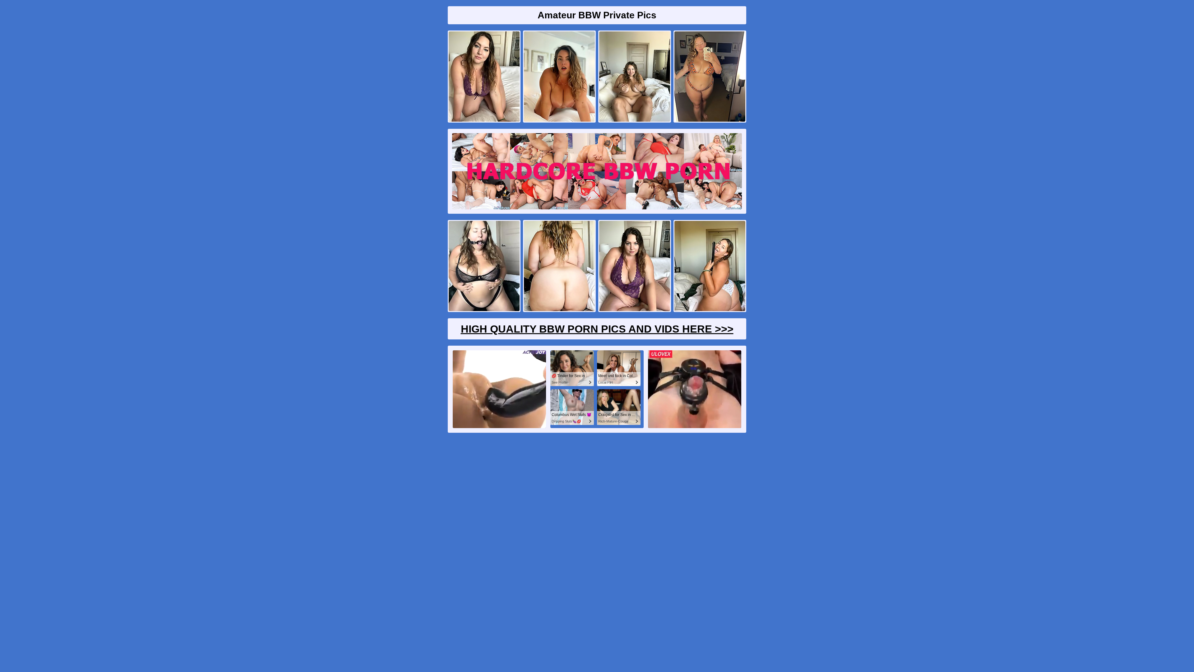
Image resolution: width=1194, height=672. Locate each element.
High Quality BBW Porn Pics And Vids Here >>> (597, 329)
